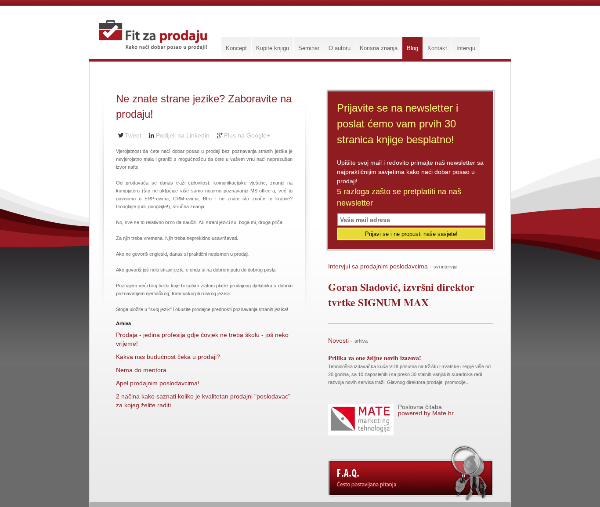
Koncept (236, 48)
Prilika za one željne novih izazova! (374, 357)
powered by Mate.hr (426, 409)
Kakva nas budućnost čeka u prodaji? (168, 356)
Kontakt (437, 48)
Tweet (133, 135)
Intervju (465, 48)
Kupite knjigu (272, 48)
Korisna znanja (379, 48)
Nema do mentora (141, 369)
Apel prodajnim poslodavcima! (157, 383)
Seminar (308, 48)
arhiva (361, 341)
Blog (412, 48)
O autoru (340, 48)
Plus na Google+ (247, 135)
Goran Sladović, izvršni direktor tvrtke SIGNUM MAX (401, 294)
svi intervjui (445, 266)
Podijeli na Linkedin (183, 135)
